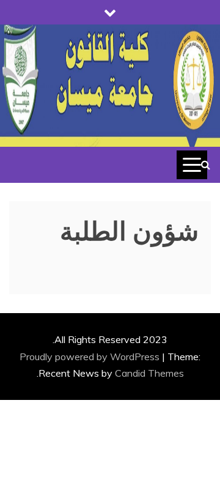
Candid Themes (149, 373)
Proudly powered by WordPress (91, 356)
